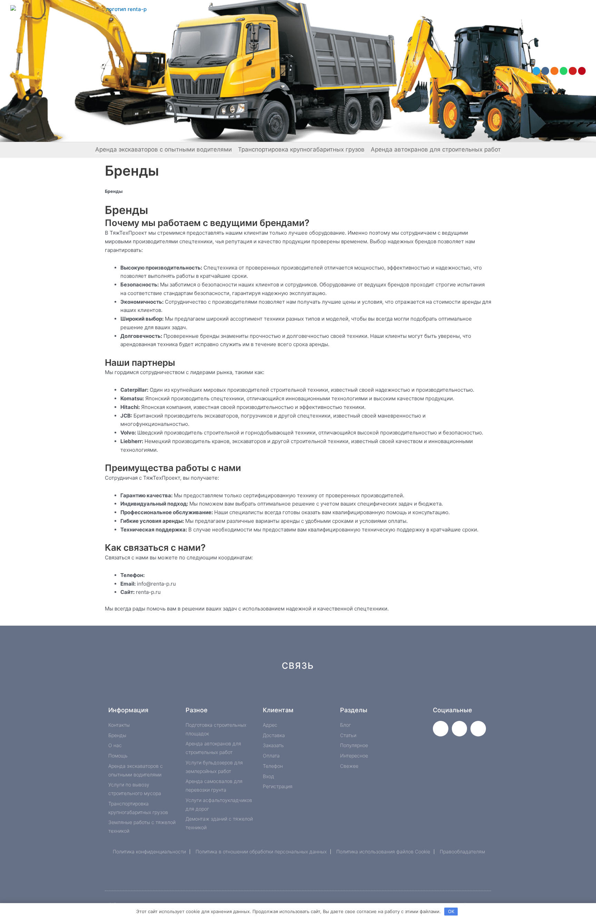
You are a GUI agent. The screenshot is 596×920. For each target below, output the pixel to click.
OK (451, 911)
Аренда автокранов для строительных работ (436, 149)
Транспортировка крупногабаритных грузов (301, 149)
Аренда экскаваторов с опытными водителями (163, 149)
